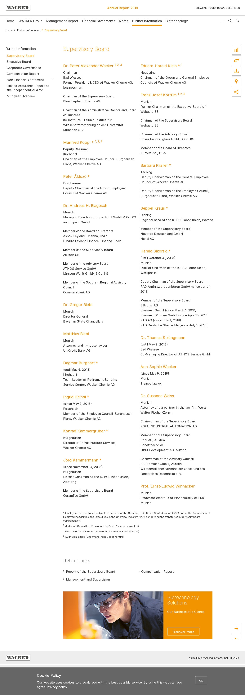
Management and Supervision (88, 579)
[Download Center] (236, 71)
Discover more (183, 632)
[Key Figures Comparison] (236, 50)
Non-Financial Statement (25, 80)
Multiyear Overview (21, 96)
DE (222, 21)
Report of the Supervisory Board (90, 571)
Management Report (62, 21)
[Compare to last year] (236, 60)
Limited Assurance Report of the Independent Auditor (28, 88)
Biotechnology (177, 21)
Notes (123, 21)
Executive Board (19, 62)
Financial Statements (98, 21)
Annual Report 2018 (122, 8)
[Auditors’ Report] (236, 639)
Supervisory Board (20, 56)
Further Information (147, 21)
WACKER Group (30, 21)
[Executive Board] (236, 628)
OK (201, 680)
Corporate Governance (24, 68)
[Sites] (236, 81)
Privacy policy (57, 687)
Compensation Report (23, 74)
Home (9, 30)
